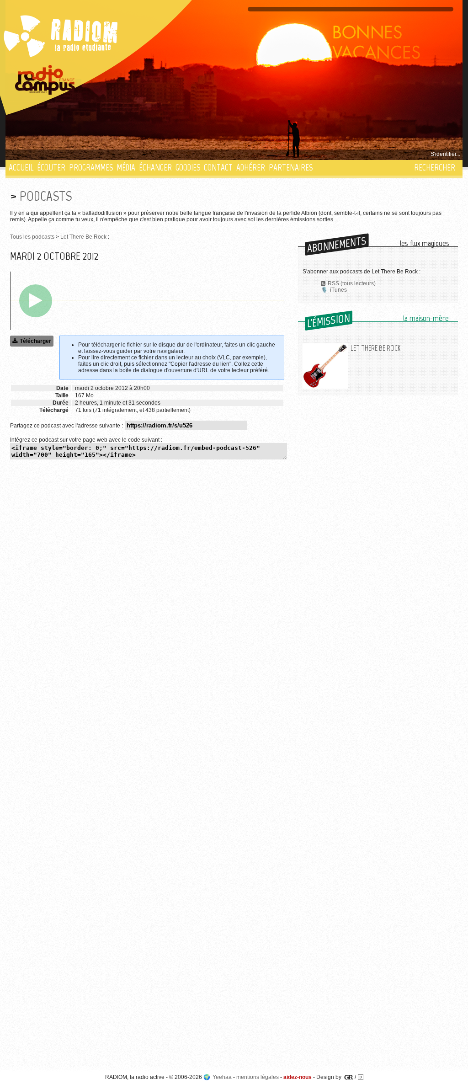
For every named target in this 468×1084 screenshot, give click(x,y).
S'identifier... (445, 154)
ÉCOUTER (51, 167)
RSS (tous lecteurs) (352, 283)
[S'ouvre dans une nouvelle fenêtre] (45, 80)
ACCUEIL (21, 167)
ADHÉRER (250, 167)
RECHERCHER (434, 167)
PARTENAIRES (291, 167)
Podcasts (46, 195)
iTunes (338, 290)
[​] (35, 300)
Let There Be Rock (83, 237)
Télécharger (35, 341)
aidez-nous (297, 1077)
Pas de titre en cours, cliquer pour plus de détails (70, 154)
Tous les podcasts (32, 237)
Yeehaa (222, 1077)
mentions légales (257, 1077)
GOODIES (188, 167)
